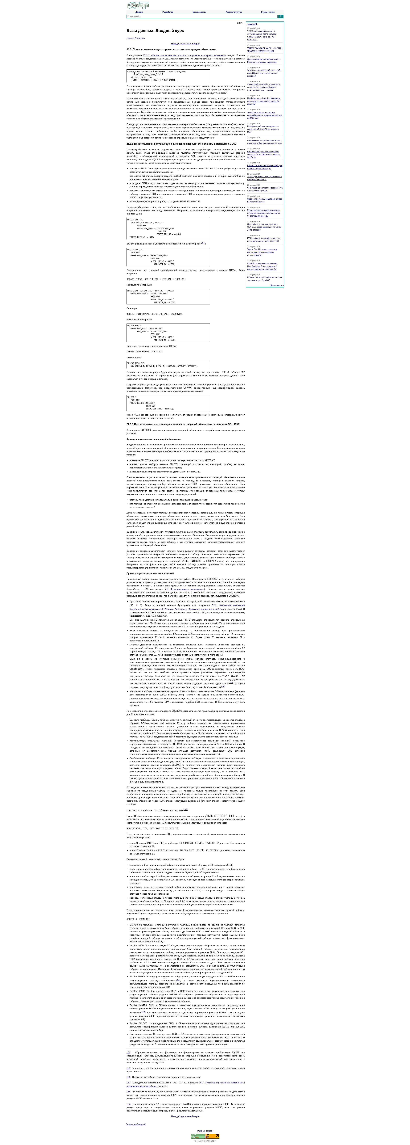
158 (128, 1091)
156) (223, 686)
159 (128, 1104)
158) (178, 980)
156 (128, 1077)
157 (128, 1082)
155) (231, 683)
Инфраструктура (234, 12)
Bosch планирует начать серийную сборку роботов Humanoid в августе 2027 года (263, 154)
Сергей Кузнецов (136, 38)
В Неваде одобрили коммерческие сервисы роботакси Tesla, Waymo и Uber (263, 129)
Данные (139, 12)
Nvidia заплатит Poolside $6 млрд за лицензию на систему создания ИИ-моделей (263, 101)
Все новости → (277, 285)
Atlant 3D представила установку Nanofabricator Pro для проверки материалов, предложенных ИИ (262, 266)
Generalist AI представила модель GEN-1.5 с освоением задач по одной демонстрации (264, 227)
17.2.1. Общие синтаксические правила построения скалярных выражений (184, 55)
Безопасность (199, 12)
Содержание (185, 43)
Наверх (209, 1131)
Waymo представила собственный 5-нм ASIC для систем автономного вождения (264, 73)
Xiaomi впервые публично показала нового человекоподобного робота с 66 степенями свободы (263, 213)
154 (128, 1052)
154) (203, 243)
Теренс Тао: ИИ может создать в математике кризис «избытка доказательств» (262, 252)
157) (186, 809)
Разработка (167, 12)
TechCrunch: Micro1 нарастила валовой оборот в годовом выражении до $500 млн (264, 115)
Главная (201, 1131)
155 (128, 1068)
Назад (174, 43)
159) (143, 1012)
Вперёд (196, 43)
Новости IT (252, 24)
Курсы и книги (268, 12)
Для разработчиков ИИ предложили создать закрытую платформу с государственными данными (263, 87)
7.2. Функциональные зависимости (184, 589)
